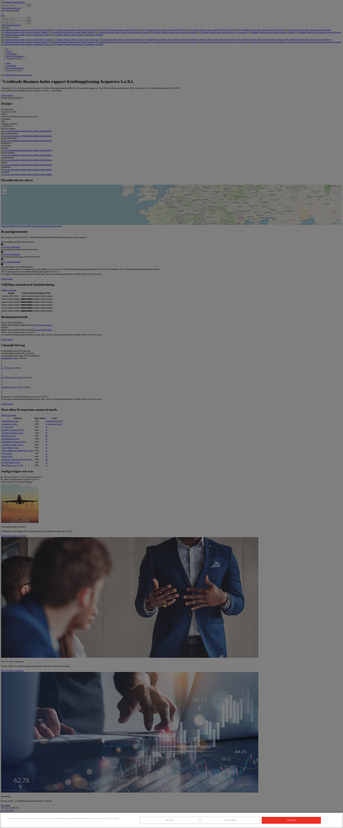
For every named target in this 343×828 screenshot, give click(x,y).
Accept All (291, 820)
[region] (171, 820)
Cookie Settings (230, 820)
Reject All (169, 820)
